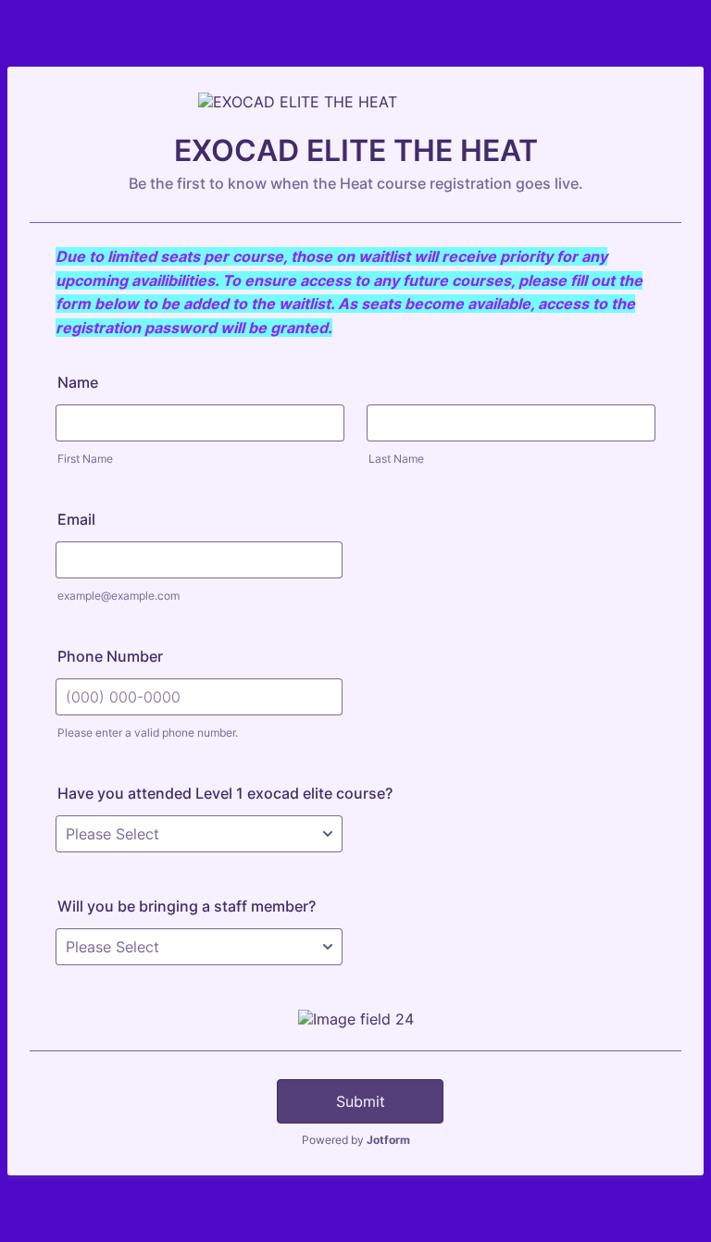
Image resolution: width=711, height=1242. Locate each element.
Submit (360, 1101)
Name (77, 382)
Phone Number (110, 656)
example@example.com (118, 595)
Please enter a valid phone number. (147, 732)
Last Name (396, 459)
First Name (85, 459)
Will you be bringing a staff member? (186, 906)
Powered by (356, 1140)
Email (76, 519)
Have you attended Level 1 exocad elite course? (225, 793)
